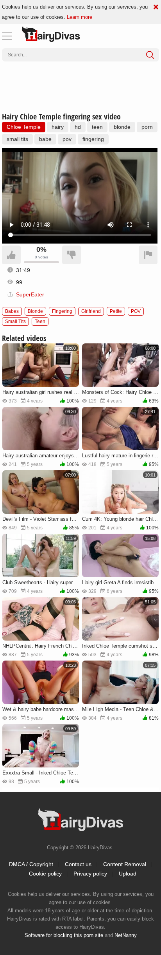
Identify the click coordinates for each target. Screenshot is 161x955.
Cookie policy (45, 873)
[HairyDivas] (50, 34)
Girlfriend (91, 311)
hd (78, 127)
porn (147, 127)
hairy (58, 127)
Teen (40, 321)
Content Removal (124, 864)
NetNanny (125, 935)
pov (67, 139)
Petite (116, 311)
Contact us (78, 864)
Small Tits (15, 321)
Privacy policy (90, 873)
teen (97, 127)
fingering (93, 139)
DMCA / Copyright (31, 864)
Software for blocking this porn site (64, 935)
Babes (12, 311)
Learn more (79, 17)
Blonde (35, 311)
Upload (127, 873)
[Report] (148, 255)
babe (45, 139)
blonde (122, 127)
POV (136, 311)
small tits (17, 139)
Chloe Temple (24, 127)
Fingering (62, 311)
